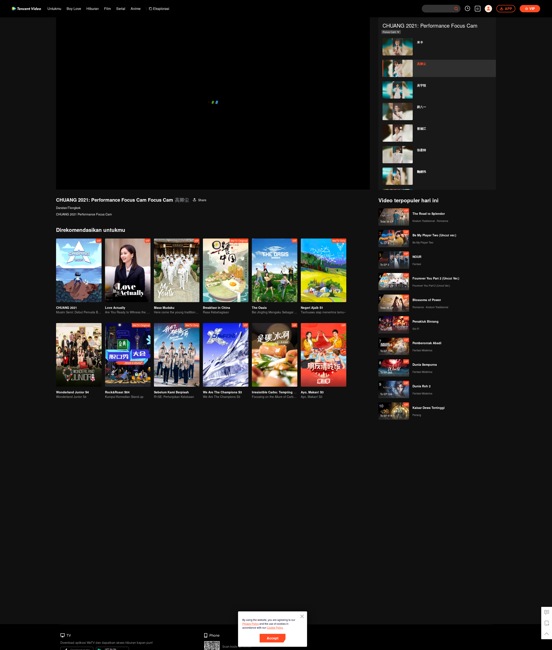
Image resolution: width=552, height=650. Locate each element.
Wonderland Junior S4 (72, 392)
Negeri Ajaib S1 (312, 307)
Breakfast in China (216, 307)
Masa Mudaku (164, 307)
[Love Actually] (128, 270)
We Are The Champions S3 (222, 392)
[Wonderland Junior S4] (79, 355)
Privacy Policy (250, 623)
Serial (120, 8)
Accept (272, 638)
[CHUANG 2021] (79, 270)
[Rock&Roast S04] (128, 355)
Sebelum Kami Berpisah (171, 392)
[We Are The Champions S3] (225, 355)
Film (107, 8)
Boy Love (74, 8)
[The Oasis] (274, 270)
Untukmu (54, 8)
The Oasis (259, 307)
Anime (136, 8)
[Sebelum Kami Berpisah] (176, 355)
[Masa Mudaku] (176, 270)
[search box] (456, 8)
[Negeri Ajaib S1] (323, 270)
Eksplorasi (161, 8)
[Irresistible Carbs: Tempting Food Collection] (274, 355)
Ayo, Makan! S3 (312, 392)
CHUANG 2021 (66, 307)
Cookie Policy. (275, 627)
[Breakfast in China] (225, 270)
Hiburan (92, 8)
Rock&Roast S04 (117, 392)
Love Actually (115, 307)
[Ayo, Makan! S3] (323, 355)
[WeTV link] (26, 8)
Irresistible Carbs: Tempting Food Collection (284, 392)
